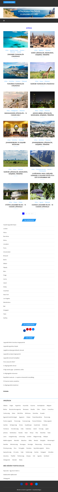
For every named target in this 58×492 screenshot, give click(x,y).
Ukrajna (28, 456)
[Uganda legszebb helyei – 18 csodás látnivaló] (42, 191)
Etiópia (28, 417)
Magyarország (37, 436)
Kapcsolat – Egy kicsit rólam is (11, 471)
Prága (4, 275)
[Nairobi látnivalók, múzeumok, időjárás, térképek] (15, 158)
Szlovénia (5, 456)
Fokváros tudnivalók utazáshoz (15, 85)
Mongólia (42, 440)
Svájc (22, 452)
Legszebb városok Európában (11, 358)
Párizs (5, 232)
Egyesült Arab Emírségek (10, 417)
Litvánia (29, 436)
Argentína (18, 405)
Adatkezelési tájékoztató (10, 474)
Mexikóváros (6, 302)
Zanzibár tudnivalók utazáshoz (15, 55)
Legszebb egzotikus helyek (10, 346)
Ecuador (42, 413)
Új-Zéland (46, 456)
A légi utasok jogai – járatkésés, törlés (13, 369)
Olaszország (38, 444)
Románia (28, 448)
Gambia (5, 425)
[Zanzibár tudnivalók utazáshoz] (15, 39)
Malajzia (45, 436)
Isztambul (6, 291)
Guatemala (37, 425)
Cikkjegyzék (6, 478)
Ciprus (43, 409)
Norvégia (30, 444)
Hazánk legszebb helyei (9, 225)
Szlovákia (50, 452)
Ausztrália (25, 405)
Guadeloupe (28, 425)
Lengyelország (13, 436)
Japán (47, 429)
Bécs (4, 271)
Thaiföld (13, 456)
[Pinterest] (26, 484)
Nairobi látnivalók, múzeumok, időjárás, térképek (16, 173)
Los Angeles (6, 298)
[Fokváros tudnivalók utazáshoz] (15, 70)
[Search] (54, 21)
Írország (41, 429)
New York (6, 294)
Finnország (17, 421)
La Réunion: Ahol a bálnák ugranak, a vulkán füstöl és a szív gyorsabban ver (42, 175)
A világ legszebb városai (9, 365)
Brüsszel (5, 256)
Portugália (21, 448)
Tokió (4, 314)
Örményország (7, 448)
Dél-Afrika (20, 413)
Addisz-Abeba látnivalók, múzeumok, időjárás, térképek (42, 114)
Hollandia (44, 425)
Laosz (4, 436)
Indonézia (28, 429)
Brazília (33, 409)
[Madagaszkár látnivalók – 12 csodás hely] (15, 99)
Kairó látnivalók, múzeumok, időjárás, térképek (42, 54)
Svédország (29, 452)
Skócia (47, 448)
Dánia (13, 413)
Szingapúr (6, 310)
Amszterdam (6, 252)
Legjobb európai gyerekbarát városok (13, 350)
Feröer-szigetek (7, 421)
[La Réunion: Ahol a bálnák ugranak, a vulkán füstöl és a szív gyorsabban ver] (42, 158)
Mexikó (36, 440)
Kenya (31, 432)
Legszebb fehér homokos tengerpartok (14, 342)
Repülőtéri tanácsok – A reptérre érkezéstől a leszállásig (18, 377)
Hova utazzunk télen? (9, 362)
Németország (14, 444)
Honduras (6, 429)
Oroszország (47, 444)
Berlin (5, 259)
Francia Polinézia (36, 421)
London (5, 228)
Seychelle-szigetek (39, 448)
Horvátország (14, 429)
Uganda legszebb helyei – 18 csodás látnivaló (42, 206)
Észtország (47, 417)
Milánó (5, 263)
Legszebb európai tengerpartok (12, 354)
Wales (20, 460)
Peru (15, 448)
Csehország (6, 413)
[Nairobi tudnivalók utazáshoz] (42, 70)
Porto (4, 248)
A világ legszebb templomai (10, 385)
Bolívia (5, 409)
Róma (5, 240)
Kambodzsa (13, 432)
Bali (4, 306)
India (22, 429)
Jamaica (5, 432)
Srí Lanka (16, 452)
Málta (30, 440)
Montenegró (51, 440)
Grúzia (21, 425)
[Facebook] (27, 4)
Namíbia (5, 444)
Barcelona (6, 236)
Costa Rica (50, 409)
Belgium (49, 405)
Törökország (20, 456)
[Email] (36, 484)
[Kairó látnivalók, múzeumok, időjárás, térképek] (42, 39)
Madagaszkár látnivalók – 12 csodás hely (15, 114)
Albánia (5, 405)
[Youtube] (31, 484)
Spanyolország (7, 452)
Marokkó (16, 440)
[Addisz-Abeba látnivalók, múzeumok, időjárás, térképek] (42, 99)
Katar (26, 432)
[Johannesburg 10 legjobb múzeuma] (15, 129)
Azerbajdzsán (41, 405)
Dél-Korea (27, 413)
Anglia (11, 405)
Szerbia (36, 452)
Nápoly (5, 267)
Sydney (5, 318)
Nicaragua (22, 444)
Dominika (35, 413)
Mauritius (23, 440)
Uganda (39, 456)
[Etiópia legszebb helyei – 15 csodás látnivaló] (15, 191)
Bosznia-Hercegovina (15, 409)
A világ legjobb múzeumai (10, 373)
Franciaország (26, 421)
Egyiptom (21, 417)
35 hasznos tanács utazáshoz (11, 381)
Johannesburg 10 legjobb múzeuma (15, 143)
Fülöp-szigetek (48, 421)
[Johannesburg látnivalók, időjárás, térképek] (42, 129)
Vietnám (14, 460)
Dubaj (5, 287)
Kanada (20, 432)
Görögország (13, 425)
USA (34, 456)
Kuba (49, 432)
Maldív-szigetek (7, 440)
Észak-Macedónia (37, 417)
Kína (37, 432)
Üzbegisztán (6, 460)
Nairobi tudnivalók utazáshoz (42, 84)
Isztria (5, 279)
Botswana (25, 409)
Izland (5, 283)
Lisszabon (6, 244)
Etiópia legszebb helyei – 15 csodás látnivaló (15, 206)
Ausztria (32, 405)
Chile (38, 409)
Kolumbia (42, 432)
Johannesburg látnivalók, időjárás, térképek (42, 143)
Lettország (22, 436)
